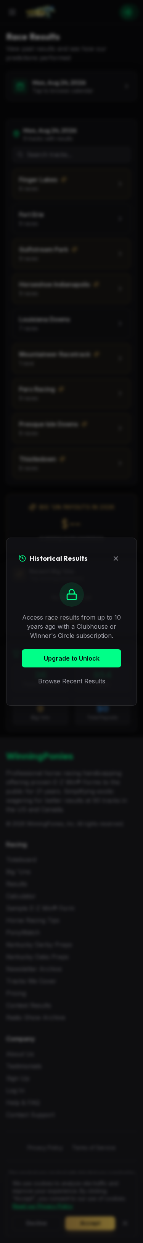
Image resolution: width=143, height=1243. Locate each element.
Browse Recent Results (71, 681)
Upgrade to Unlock (72, 658)
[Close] (116, 558)
